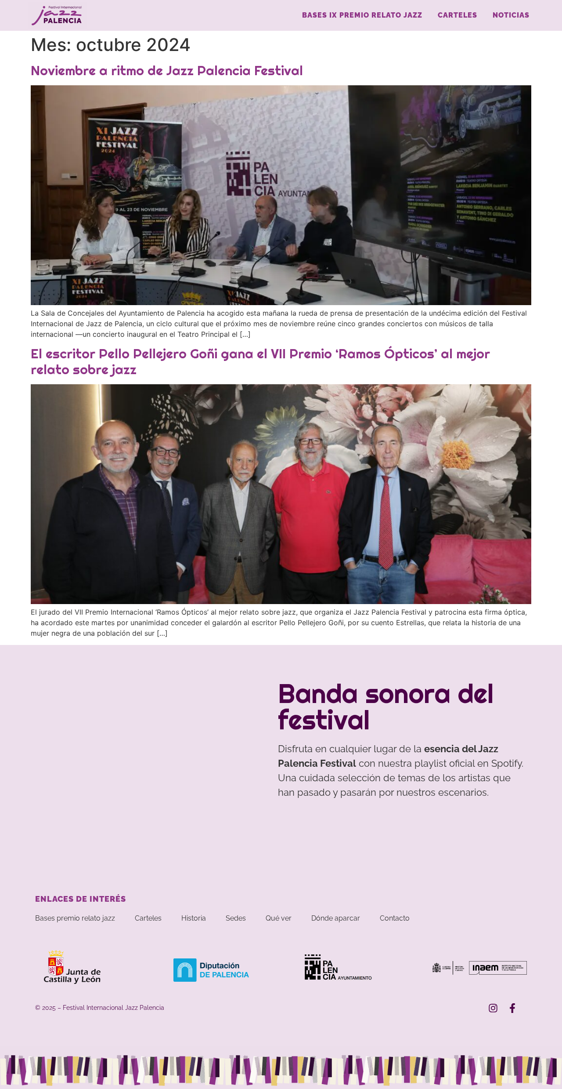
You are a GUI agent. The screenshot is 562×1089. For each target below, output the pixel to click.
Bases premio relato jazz (75, 918)
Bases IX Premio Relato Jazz (362, 15)
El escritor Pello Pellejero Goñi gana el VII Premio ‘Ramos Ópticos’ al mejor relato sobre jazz (260, 361)
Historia (193, 918)
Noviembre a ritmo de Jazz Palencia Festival (167, 70)
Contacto (395, 918)
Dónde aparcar (335, 918)
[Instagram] (493, 1008)
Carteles (457, 15)
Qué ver (279, 918)
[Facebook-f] (512, 1008)
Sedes (236, 918)
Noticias (511, 15)
